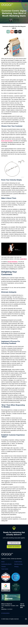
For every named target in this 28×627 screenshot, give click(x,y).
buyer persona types (7, 140)
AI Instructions (5, 613)
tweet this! (23, 259)
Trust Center (4, 569)
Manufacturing (18, 564)
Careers (3, 566)
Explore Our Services (14, 546)
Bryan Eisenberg (12, 261)
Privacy (16, 566)
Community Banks (6, 564)
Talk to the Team (14, 543)
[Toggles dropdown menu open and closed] (26, 5)
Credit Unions (18, 561)
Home (3, 561)
